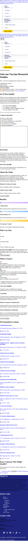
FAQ (6, 27)
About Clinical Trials (10, 24)
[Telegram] (20, 533)
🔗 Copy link (13, 471)
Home (4, 497)
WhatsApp (25, 471)
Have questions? (20, 90)
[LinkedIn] (10, 533)
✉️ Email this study (5, 471)
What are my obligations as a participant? (11, 121)
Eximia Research (13, 537)
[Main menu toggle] (2, 39)
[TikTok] (16, 533)
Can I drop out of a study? (7, 122)
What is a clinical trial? (6, 118)
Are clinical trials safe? (6, 119)
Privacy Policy (22, 537)
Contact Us (7, 16)
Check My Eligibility (5, 255)
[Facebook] (4, 533)
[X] (13, 533)
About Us (6, 7)
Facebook (19, 471)
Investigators (6, 506)
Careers (7, 13)
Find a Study (8, 31)
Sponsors (5, 504)
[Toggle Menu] (10, 22)
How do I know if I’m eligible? (9, 123)
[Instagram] (7, 533)
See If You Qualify (5, 87)
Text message (3, 472)
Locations (7, 10)
